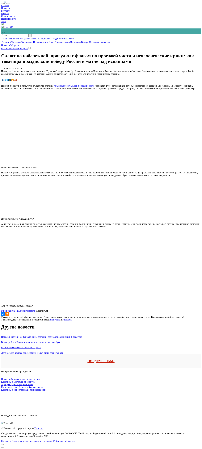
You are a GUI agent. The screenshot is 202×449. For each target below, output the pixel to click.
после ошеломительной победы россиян (74, 85)
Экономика (27, 42)
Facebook (67, 319)
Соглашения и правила (40, 441)
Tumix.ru (38, 428)
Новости (5, 8)
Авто (3, 21)
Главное (6, 42)
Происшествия (62, 42)
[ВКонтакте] (3, 80)
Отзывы (5, 13)
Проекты (70, 441)
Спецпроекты (8, 16)
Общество (15, 42)
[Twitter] (6, 80)
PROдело (5, 10)
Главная (5, 5)
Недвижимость (8, 18)
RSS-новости (59, 441)
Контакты (6, 441)
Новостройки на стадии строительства (20, 379)
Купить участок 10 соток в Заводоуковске (22, 387)
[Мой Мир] (9, 80)
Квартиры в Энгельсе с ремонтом (18, 382)
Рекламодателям (20, 441)
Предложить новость (99, 42)
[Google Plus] (15, 80)
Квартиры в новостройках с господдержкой (23, 390)
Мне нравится (9, 311)
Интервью (75, 42)
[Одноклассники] (12, 80)
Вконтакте (54, 319)
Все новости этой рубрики (14, 48)
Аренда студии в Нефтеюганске (17, 384)
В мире (84, 42)
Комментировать (26, 311)
